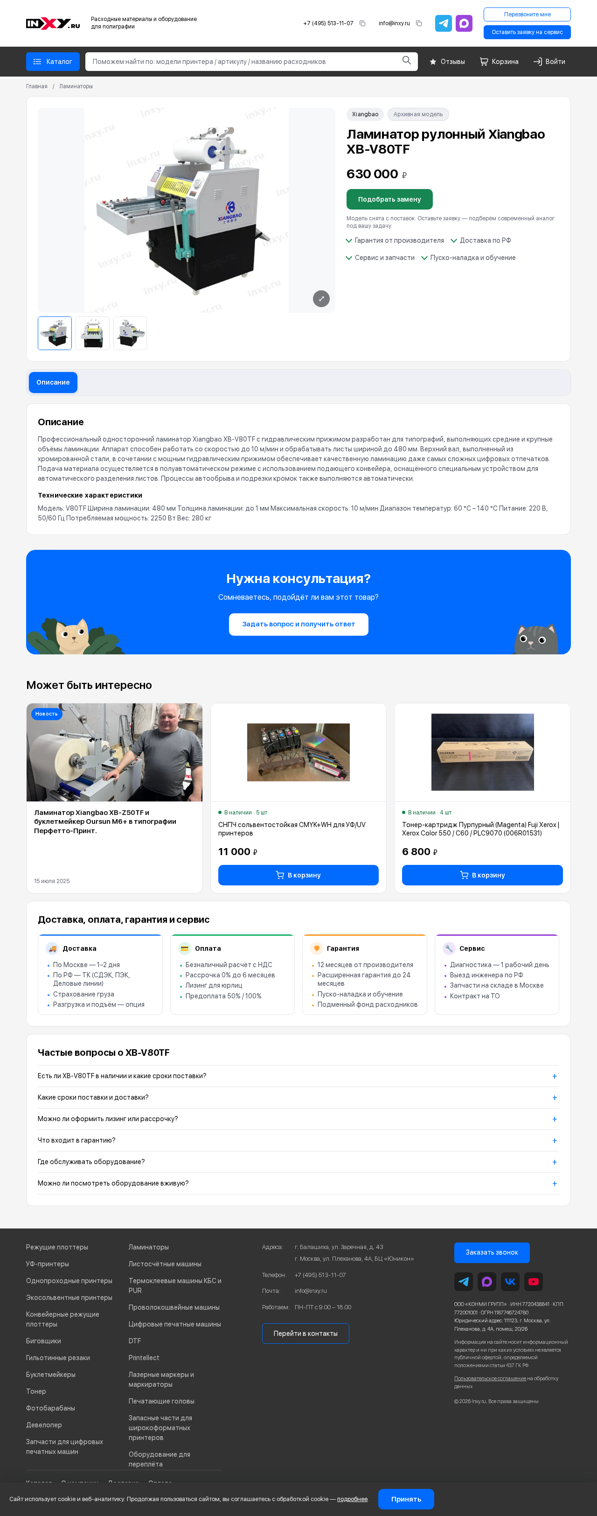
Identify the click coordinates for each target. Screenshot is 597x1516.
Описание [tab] (53, 382)
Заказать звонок (492, 1252)
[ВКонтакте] (510, 1281)
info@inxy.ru (394, 23)
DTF (135, 1341)
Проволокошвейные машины (174, 1307)
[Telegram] (443, 23)
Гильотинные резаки (58, 1358)
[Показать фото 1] (55, 333)
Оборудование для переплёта (159, 1459)
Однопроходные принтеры (69, 1280)
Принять (406, 1499)
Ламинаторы (76, 86)
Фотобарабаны (50, 1408)
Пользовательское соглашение (490, 1379)
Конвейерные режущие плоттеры (62, 1319)
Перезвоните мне (527, 14)
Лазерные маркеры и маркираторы (161, 1379)
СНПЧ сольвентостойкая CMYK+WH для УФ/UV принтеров (292, 829)
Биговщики (43, 1341)
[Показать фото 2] (93, 333)
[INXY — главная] (53, 23)
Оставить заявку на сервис (527, 32)
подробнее (352, 1498)
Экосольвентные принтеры (69, 1297)
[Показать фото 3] (130, 333)
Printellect (144, 1358)
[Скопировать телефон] (362, 23)
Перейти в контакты (306, 1333)
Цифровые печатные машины (175, 1324)
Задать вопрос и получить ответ (298, 624)
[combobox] (240, 61)
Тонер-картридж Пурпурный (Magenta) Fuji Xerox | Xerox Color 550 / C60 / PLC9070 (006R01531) (480, 829)
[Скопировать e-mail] (419, 23)
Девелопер (44, 1425)
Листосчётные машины (165, 1264)
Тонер (36, 1391)
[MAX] (464, 23)
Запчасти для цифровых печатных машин (64, 1446)
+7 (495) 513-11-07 (328, 23)
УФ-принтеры (47, 1264)
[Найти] (407, 61)
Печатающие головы (161, 1401)
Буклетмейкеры (51, 1374)
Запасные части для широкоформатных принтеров (160, 1427)
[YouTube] (533, 1281)
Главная (37, 86)
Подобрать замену (389, 199)
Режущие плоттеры (57, 1247)
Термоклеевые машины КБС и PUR (175, 1285)
